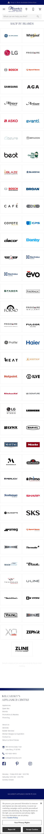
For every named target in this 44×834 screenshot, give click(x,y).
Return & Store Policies (10, 740)
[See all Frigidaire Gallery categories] (33, 308)
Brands (5, 711)
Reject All (11, 829)
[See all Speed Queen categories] (33, 70)
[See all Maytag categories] (11, 444)
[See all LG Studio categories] (11, 410)
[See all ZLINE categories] (22, 649)
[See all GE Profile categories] (11, 342)
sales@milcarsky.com (13, 758)
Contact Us (6, 737)
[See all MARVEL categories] (33, 427)
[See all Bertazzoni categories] (33, 138)
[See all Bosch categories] (11, 70)
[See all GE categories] (11, 35)
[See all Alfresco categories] (11, 104)
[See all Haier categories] (33, 342)
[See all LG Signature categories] (33, 393)
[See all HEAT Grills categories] (11, 359)
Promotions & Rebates (10, 715)
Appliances (6, 705)
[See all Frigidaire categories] (33, 52)
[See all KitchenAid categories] (11, 393)
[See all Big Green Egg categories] (33, 155)
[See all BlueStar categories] (33, 172)
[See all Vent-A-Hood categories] (11, 598)
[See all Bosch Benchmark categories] (11, 189)
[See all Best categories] (11, 155)
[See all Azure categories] (11, 138)
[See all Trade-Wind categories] (11, 564)
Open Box (5, 708)
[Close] (41, 803)
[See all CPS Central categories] (33, 223)
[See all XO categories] (11, 632)
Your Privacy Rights (22, 823)
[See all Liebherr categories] (33, 410)
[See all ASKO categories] (11, 121)
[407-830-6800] (33, 9)
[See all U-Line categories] (33, 581)
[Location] (26, 9)
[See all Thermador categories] (33, 547)
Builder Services (8, 731)
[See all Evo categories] (33, 274)
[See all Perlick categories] (11, 478)
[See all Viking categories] (11, 615)
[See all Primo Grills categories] (33, 478)
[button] (4, 9)
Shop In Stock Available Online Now (23, 2)
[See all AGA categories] (33, 87)
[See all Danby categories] (33, 240)
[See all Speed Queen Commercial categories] (33, 530)
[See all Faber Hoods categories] (11, 291)
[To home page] (15, 9)
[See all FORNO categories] (11, 308)
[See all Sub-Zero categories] (11, 547)
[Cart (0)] (40, 9)
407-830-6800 (11, 754)
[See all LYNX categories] (11, 427)
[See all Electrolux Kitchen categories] (33, 257)
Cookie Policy (12, 818)
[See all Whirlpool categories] (33, 35)
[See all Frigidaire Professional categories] (11, 325)
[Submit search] (38, 16)
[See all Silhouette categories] (11, 513)
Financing (6, 718)
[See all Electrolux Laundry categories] (11, 274)
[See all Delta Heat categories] (11, 257)
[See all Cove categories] (33, 206)
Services (5, 728)
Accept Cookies (32, 829)
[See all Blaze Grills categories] (11, 172)
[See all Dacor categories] (11, 240)
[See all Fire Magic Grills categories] (33, 291)
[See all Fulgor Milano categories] (33, 325)
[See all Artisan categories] (33, 104)
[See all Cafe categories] (11, 206)
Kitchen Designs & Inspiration (13, 734)
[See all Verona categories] (33, 598)
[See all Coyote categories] (11, 223)
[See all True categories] (33, 564)
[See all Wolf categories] (33, 615)
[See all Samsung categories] (11, 87)
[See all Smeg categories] (11, 530)
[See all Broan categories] (33, 189)
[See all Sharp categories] (33, 495)
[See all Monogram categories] (11, 461)
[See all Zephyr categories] (33, 632)
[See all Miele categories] (33, 444)
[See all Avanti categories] (33, 121)
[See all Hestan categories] (33, 359)
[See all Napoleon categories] (33, 461)
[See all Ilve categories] (33, 376)
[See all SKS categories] (33, 513)
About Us (5, 725)
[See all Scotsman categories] (11, 495)
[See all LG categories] (11, 52)
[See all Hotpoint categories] (11, 376)
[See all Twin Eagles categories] (11, 581)
